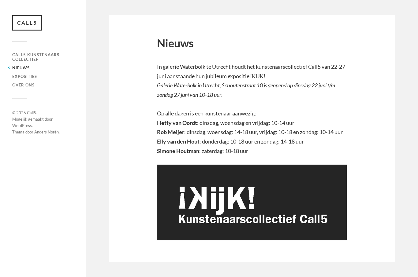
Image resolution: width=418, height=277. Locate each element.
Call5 (27, 23)
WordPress (22, 125)
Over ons (23, 84)
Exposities (24, 76)
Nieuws (21, 67)
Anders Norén (46, 131)
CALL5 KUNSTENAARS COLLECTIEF (35, 57)
